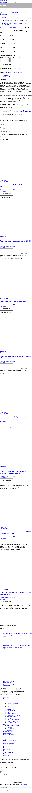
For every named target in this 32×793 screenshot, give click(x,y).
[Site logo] (16, 8)
